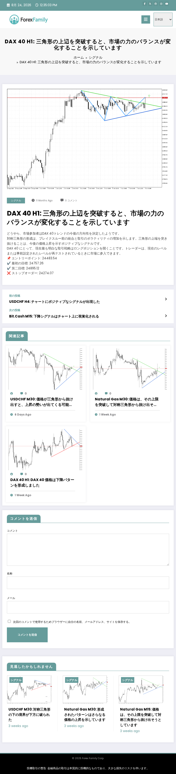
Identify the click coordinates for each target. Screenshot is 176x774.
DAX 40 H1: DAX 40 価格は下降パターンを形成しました (42, 482)
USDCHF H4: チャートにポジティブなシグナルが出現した (54, 301)
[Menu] (145, 19)
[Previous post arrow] (166, 299)
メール (11, 598)
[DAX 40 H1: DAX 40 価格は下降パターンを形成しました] (45, 449)
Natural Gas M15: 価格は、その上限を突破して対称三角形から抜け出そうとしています (107, 717)
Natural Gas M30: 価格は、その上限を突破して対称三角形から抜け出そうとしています (127, 402)
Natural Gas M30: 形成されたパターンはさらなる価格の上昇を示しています (51, 714)
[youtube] (167, 4)
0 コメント (71, 200)
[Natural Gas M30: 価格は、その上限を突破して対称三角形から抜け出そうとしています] (130, 369)
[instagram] (161, 4)
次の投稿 (14, 310)
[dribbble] (156, 4)
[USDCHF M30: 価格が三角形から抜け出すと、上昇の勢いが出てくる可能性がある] (45, 369)
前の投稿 (14, 295)
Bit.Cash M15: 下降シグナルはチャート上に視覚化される (54, 316)
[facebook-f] (145, 4)
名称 (9, 573)
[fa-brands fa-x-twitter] (150, 4)
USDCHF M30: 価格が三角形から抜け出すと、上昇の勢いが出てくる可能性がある (41, 402)
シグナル (16, 200)
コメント (12, 531)
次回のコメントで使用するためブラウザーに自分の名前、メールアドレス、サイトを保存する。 (72, 622)
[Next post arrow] (166, 316)
